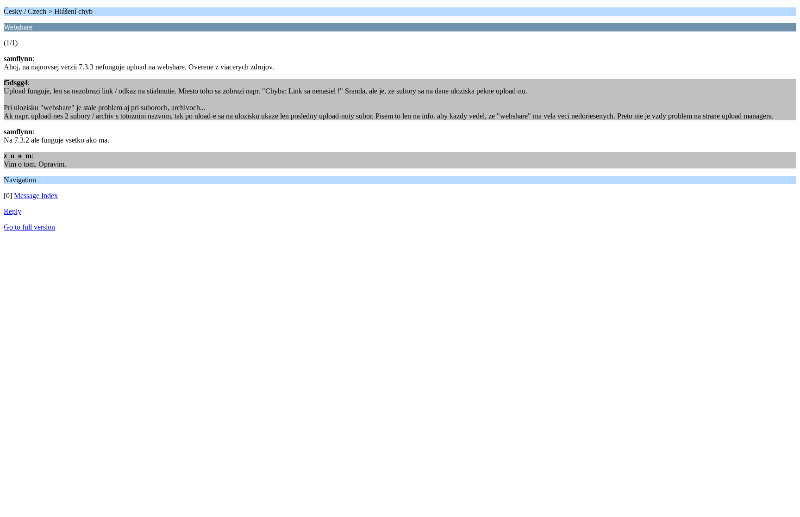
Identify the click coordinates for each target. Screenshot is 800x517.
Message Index (36, 195)
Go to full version (29, 227)
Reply (12, 211)
